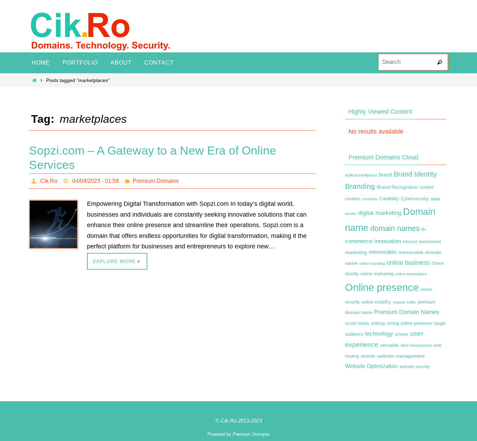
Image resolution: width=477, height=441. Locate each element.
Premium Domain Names (406, 312)
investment (430, 241)
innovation (387, 241)
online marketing (377, 273)
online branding (372, 263)
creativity (369, 199)
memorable (383, 252)
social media (357, 323)
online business (408, 262)
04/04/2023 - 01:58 (95, 181)
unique (401, 334)
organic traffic (404, 302)
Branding (360, 186)
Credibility (389, 198)
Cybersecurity (415, 198)
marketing (356, 252)
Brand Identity (415, 174)
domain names (395, 228)
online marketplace (411, 274)
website (368, 356)
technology (379, 333)
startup (378, 323)
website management (401, 356)
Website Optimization (371, 366)
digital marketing (379, 212)
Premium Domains (156, 181)
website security (414, 367)
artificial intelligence (361, 175)
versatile (389, 345)
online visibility (376, 302)
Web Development (416, 345)
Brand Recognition (397, 187)
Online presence (382, 287)
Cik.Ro (48, 181)
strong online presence (409, 323)
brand (385, 175)
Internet (410, 241)
